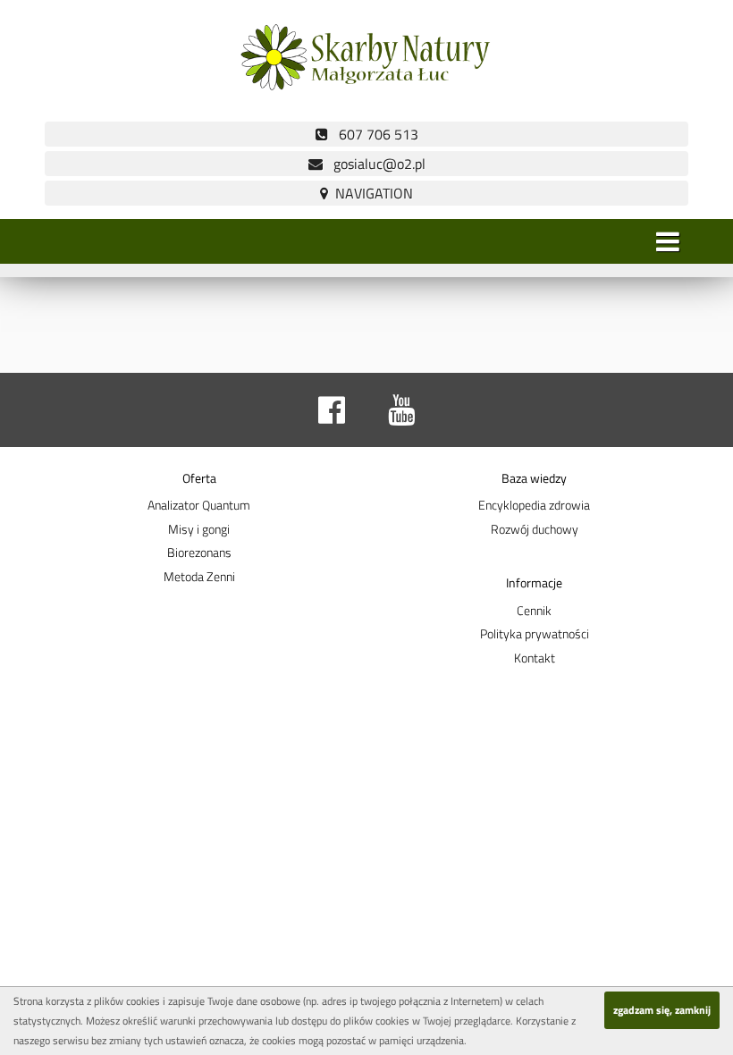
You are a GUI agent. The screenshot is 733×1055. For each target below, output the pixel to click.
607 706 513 (373, 134)
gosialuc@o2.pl (374, 163)
